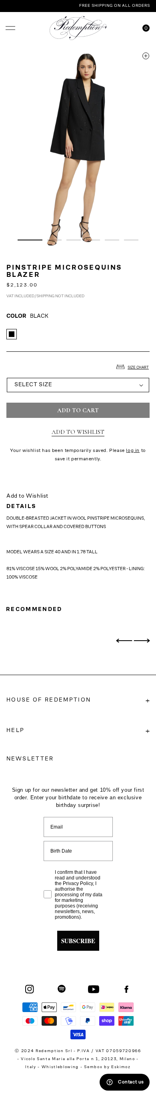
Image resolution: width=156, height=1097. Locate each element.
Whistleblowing (61, 1067)
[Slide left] (124, 641)
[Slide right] (141, 641)
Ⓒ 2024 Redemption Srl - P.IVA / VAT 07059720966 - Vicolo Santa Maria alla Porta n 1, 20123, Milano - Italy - (78, 1059)
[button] (10, 28)
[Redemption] (78, 28)
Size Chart (138, 367)
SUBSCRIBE (78, 940)
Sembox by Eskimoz (107, 1067)
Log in (133, 450)
